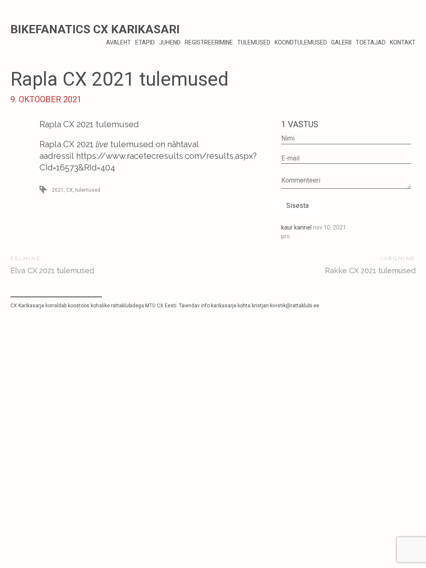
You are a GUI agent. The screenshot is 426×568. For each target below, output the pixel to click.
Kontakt (403, 42)
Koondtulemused (301, 42)
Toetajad (371, 42)
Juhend (170, 42)
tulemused (87, 190)
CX (69, 190)
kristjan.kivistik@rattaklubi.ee (285, 306)
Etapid (145, 42)
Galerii (341, 42)
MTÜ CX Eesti (160, 306)
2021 (58, 190)
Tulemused (253, 42)
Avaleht (118, 42)
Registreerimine (209, 42)
